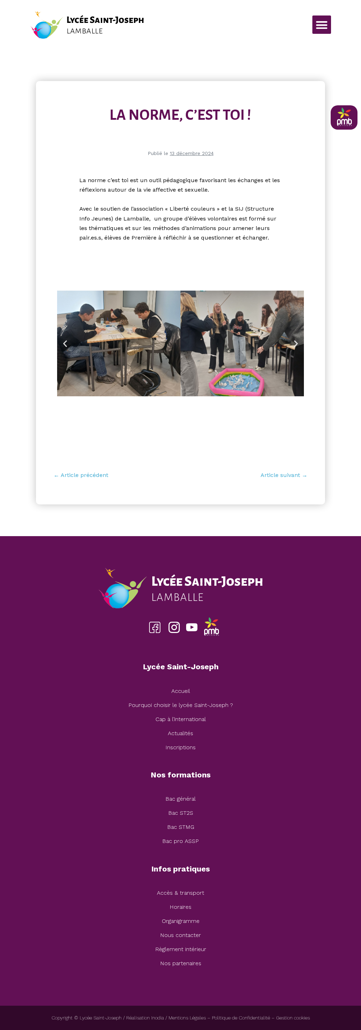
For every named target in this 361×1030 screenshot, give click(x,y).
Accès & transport (180, 892)
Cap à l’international (180, 719)
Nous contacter (180, 935)
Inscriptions (180, 747)
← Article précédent (81, 475)
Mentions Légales (187, 1017)
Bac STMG (180, 827)
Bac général (180, 798)
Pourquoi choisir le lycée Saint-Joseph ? (180, 705)
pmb (211, 627)
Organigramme (181, 921)
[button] (321, 24)
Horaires (180, 907)
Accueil (180, 691)
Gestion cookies (293, 1017)
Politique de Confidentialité (241, 1017)
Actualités (180, 733)
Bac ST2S (180, 812)
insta (173, 627)
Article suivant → (284, 475)
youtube (191, 627)
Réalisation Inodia (145, 1017)
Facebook (154, 627)
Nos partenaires (180, 963)
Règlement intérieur (180, 949)
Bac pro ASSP (180, 841)
